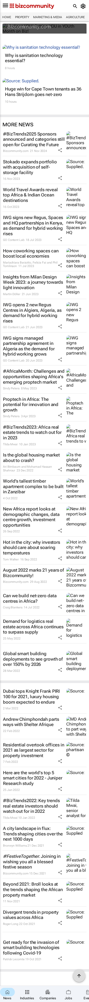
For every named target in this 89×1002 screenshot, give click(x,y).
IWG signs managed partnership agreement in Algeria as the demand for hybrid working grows (29, 346)
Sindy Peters (11, 388)
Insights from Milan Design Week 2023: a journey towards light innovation (33, 282)
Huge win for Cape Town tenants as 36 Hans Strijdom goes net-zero (43, 91)
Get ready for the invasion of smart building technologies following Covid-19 (31, 948)
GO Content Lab (13, 240)
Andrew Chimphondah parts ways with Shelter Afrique (31, 722)
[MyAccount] (84, 6)
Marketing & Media (47, 17)
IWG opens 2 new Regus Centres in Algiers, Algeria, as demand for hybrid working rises (32, 312)
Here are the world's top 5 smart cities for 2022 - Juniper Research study (32, 778)
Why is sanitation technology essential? (34, 58)
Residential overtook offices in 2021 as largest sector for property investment (33, 750)
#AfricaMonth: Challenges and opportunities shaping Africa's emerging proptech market (34, 376)
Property (22, 17)
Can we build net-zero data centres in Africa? (29, 598)
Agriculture (75, 17)
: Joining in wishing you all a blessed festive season (32, 861)
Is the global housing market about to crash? (31, 457)
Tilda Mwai (10, 444)
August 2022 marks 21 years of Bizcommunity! (33, 572)
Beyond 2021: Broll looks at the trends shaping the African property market (33, 889)
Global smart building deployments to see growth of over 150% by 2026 (33, 659)
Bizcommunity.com (29, 27)
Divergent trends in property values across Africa (31, 915)
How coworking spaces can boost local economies (31, 253)
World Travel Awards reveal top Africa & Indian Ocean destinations (30, 195)
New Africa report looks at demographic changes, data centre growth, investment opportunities (31, 517)
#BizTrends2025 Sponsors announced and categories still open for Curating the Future (34, 139)
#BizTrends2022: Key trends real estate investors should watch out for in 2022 (31, 806)
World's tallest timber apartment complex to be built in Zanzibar (33, 486)
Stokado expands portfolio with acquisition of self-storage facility (30, 167)
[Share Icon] (60, 150)
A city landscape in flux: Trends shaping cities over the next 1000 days (33, 834)
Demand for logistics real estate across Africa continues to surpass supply (33, 627)
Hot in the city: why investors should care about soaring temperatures (31, 547)
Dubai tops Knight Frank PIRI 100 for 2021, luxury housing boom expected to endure (31, 696)
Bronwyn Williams (15, 845)
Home (6, 17)
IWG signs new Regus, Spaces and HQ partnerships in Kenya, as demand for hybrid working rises (33, 225)
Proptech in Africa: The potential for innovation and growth (30, 404)
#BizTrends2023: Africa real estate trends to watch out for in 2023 (32, 432)
